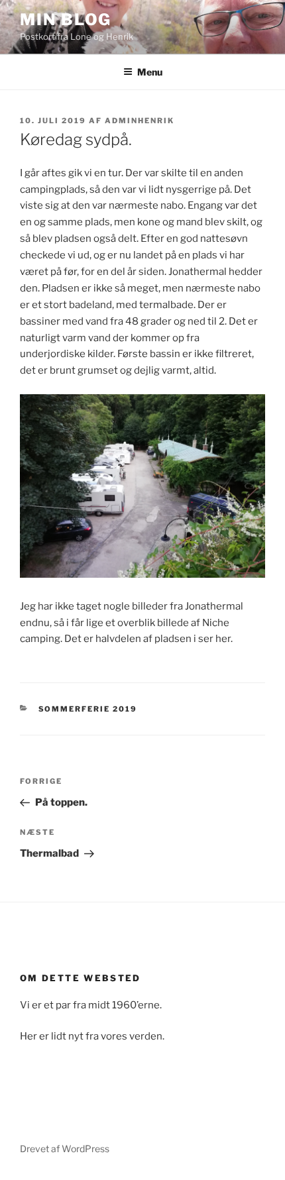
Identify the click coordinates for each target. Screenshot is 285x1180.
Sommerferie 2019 (88, 709)
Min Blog (65, 19)
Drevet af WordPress (64, 1148)
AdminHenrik (139, 120)
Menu (149, 72)
